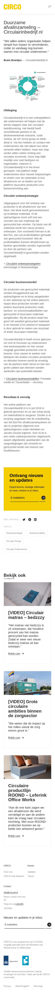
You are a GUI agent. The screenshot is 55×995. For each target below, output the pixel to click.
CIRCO (7, 865)
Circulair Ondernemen (16, 549)
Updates (32, 872)
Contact (7, 886)
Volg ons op (13, 904)
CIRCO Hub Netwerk (14, 876)
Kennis (31, 865)
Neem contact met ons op (15, 898)
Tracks (31, 876)
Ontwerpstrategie (14, 533)
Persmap (38, 986)
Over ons (8, 872)
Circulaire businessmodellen (22, 378)
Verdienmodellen (37, 533)
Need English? (22, 986)
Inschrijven (42, 498)
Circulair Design (13, 541)
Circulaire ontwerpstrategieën (23, 263)
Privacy (7, 986)
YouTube (8, 908)
